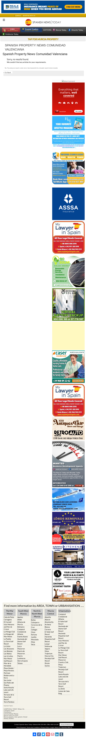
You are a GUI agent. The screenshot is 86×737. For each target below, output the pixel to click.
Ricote (47, 663)
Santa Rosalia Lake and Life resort (9, 690)
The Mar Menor (9, 612)
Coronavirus (7, 712)
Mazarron (21, 649)
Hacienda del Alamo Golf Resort (22, 641)
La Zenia (61, 689)
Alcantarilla (49, 622)
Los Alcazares (9, 649)
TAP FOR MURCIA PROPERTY (43, 39)
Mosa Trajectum (48, 652)
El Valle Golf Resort (49, 633)
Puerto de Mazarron (21, 652)
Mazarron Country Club (63, 661)
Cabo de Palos (9, 617)
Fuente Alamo (22, 637)
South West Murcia (23, 612)
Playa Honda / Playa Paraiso (9, 669)
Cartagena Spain (9, 710)
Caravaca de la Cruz (36, 626)
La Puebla (7, 639)
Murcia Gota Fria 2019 (11, 715)
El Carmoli (7, 622)
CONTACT (18, 16)
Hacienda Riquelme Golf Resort (50, 639)
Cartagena (8, 620)
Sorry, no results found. (18, 59)
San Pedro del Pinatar (9, 684)
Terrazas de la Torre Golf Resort (9, 697)
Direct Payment (21, 727)
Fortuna (34, 635)
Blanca (47, 627)
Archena (48, 624)
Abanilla (48, 617)
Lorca (19, 646)
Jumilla (33, 637)
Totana (20, 663)
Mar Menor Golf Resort (8, 660)
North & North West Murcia (37, 614)
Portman (7, 673)
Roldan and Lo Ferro (9, 676)
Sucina (47, 666)
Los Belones (8, 651)
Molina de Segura (48, 647)
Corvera (48, 629)
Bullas (33, 620)
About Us (57, 727)
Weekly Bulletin (9, 718)
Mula (33, 642)
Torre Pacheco (9, 702)
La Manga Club (9, 632)
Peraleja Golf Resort (49, 659)
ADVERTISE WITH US (29, 16)
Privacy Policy (45, 727)
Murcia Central (50, 612)
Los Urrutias (8, 656)
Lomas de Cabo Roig (64, 692)
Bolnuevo (20, 627)
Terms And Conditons (33, 727)
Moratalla (35, 639)
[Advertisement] (68, 336)
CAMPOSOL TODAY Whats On (14, 709)
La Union (7, 646)
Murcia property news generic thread (15, 717)
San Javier (7, 680)
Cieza (33, 632)
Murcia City (49, 656)
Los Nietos (8, 654)
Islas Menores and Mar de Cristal (9, 626)
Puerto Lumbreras (21, 657)
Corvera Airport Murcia (11, 713)
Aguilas (20, 617)
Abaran (47, 620)
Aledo (19, 620)
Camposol (21, 629)
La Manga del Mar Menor (9, 635)
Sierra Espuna (22, 661)
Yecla (33, 644)
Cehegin (34, 630)
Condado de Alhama (21, 633)
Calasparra (35, 622)
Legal (52, 727)
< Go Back (7, 72)
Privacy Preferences (66, 724)
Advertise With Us (66, 727)
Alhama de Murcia (21, 623)
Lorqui (47, 644)
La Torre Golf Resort (8, 642)
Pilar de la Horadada (7, 664)
